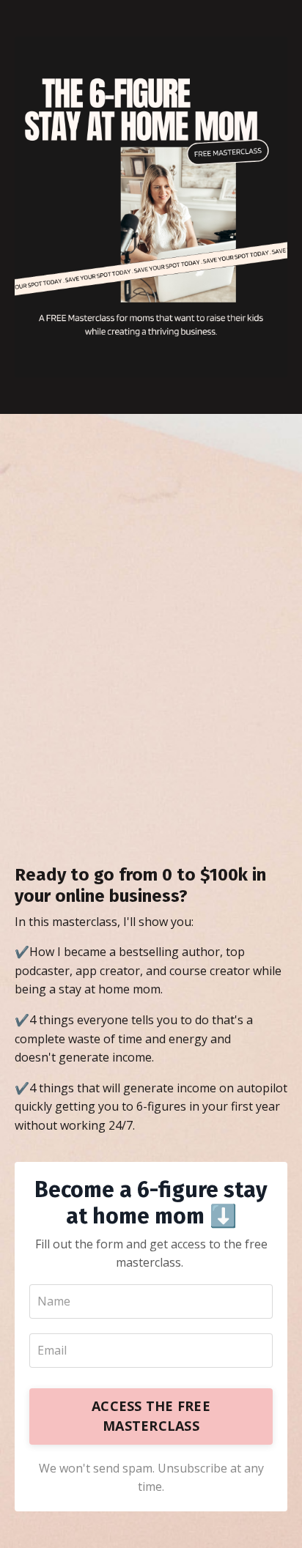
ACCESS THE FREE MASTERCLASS (151, 1415)
